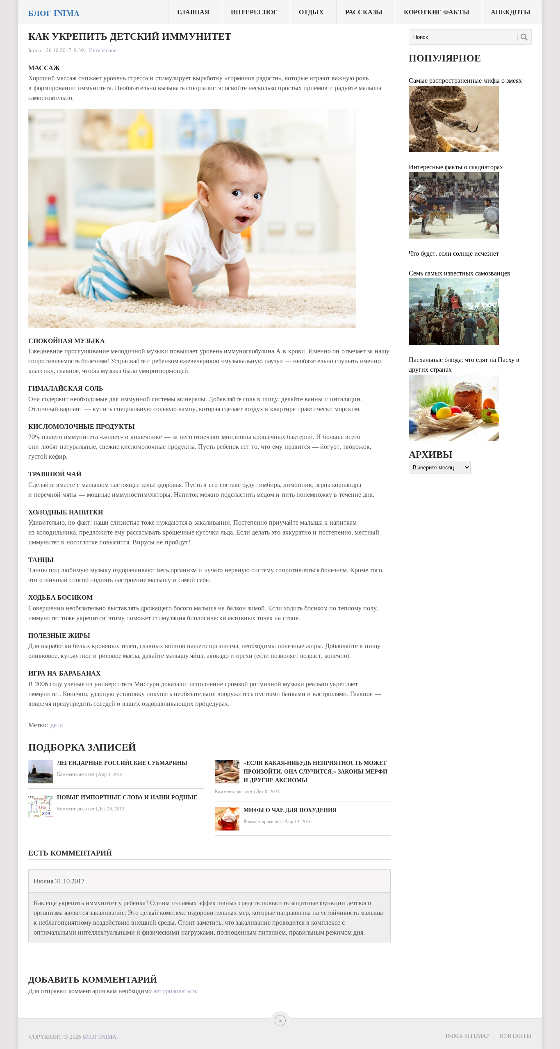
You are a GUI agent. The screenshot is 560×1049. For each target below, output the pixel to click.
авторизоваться (174, 990)
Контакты (515, 1036)
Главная (193, 11)
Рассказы (363, 11)
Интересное (254, 11)
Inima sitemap (467, 1036)
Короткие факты (436, 11)
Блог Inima (54, 13)
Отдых (311, 11)
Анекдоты (510, 11)
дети (56, 724)
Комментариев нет (76, 774)
